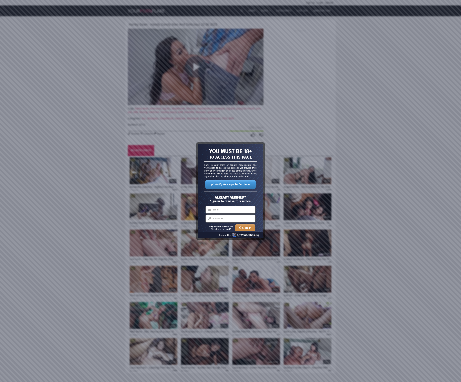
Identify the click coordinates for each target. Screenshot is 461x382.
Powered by (225, 235)
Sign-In (246, 227)
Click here (216, 229)
